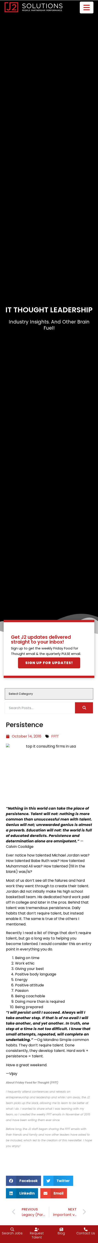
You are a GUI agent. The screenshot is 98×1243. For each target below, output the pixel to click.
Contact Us (85, 1233)
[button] (23, 1181)
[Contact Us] (86, 1229)
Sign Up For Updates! (49, 662)
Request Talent (37, 1235)
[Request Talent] (37, 1229)
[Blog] (61, 1229)
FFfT (55, 736)
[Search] (84, 707)
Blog (61, 1233)
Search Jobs (12, 1233)
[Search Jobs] (12, 1229)
